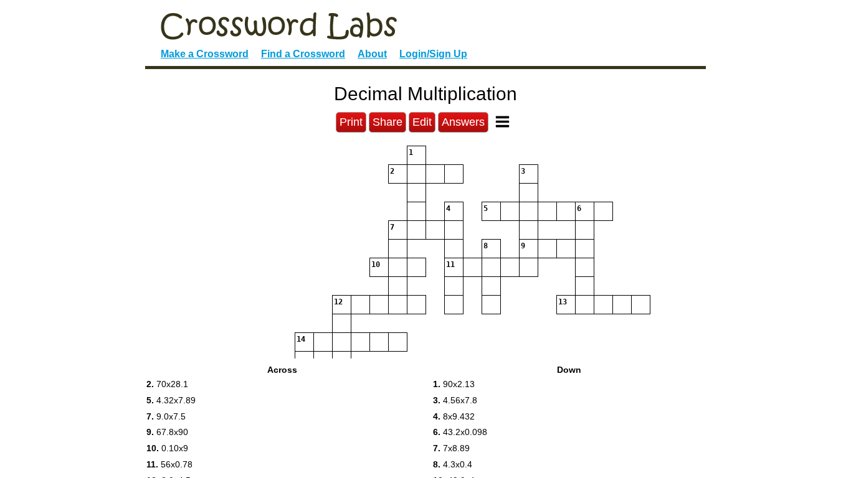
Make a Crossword (205, 54)
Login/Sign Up (433, 54)
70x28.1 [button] (167, 384)
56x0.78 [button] (169, 464)
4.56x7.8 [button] (455, 400)
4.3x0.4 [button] (452, 464)
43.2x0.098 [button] (460, 432)
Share (387, 122)
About (372, 54)
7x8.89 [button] (451, 448)
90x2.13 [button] (454, 384)
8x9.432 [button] (454, 416)
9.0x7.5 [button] (166, 416)
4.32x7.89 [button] (171, 400)
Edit (422, 122)
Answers (463, 122)
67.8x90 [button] (167, 432)
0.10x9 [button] (167, 448)
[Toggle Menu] (502, 122)
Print (351, 122)
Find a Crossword (303, 54)
